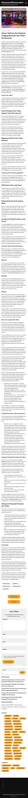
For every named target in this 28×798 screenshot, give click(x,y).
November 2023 (9, 756)
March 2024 (8, 750)
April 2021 (17, 758)
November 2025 (9, 726)
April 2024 (22, 748)
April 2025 (8, 734)
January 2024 (8, 753)
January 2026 (8, 723)
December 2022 (9, 758)
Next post (14, 601)
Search (4, 670)
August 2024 (8, 745)
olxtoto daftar (7, 784)
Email (4, 641)
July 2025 (8, 731)
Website (4, 649)
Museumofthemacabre (12, 2)
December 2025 (17, 723)
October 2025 (18, 726)
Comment (5, 619)
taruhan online (5, 588)
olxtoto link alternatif (9, 786)
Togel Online (5, 770)
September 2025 (9, 729)
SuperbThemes (14, 796)
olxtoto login (7, 783)
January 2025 (17, 737)
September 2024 (17, 742)
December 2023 (17, 753)
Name (4, 634)
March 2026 (8, 721)
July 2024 (16, 745)
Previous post (14, 596)
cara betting (15, 583)
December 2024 (9, 740)
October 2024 (8, 742)
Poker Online (16, 765)
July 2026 (16, 715)
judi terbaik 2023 (6, 586)
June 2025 (15, 731)
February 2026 (17, 721)
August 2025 (18, 729)
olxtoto (6, 781)
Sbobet (12, 768)
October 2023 (18, 756)
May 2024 (15, 748)
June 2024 (8, 748)
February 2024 (17, 750)
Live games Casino (6, 765)
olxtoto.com (7, 788)
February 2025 (8, 737)
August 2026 (8, 715)
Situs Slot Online (6, 583)
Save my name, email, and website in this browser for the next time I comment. (14, 657)
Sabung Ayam (5, 768)
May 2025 (22, 731)
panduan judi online (16, 586)
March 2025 (15, 734)
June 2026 (8, 718)
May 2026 (15, 718)
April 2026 (22, 718)
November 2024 (18, 740)
